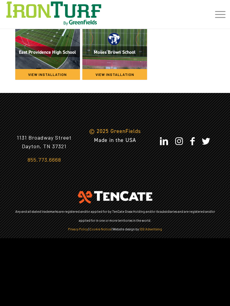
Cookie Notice (100, 229)
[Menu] (217, 13)
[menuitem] (217, 13)
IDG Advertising (151, 229)
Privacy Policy (78, 229)
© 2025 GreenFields (115, 131)
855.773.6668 (44, 159)
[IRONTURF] (53, 13)
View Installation (47, 74)
